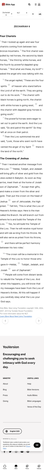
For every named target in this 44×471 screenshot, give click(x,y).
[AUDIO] (33, 14)
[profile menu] (37, 4)
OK (37, 445)
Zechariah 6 (6, 14)
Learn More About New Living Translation (16, 316)
